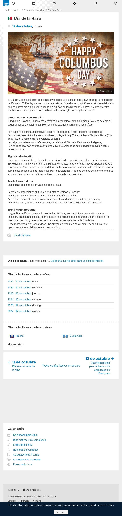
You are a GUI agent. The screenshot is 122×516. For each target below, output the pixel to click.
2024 (10, 299)
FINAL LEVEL (50, 496)
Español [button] (12, 489)
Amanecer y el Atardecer (27, 459)
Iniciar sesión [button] (95, 3)
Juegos (75, 3)
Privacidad (25, 501)
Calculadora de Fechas (26, 454)
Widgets (54, 3)
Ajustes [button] (116, 3)
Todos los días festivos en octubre (61, 365)
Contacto (37, 501)
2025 (10, 305)
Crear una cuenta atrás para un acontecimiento (77, 261)
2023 (10, 293)
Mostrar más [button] (14, 344)
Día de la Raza (22, 235)
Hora (13, 3)
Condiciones (13, 501)
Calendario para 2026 (25, 435)
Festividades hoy (22, 444)
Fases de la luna (22, 464)
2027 (10, 311)
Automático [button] (32, 489)
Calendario (34, 3)
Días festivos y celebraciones (29, 440)
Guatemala (76, 336)
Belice (20, 336)
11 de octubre (23, 362)
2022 (10, 287)
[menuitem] (13, 3)
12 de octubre (22, 26)
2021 (10, 281)
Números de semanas (25, 449)
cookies (26, 505)
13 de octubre (98, 358)
